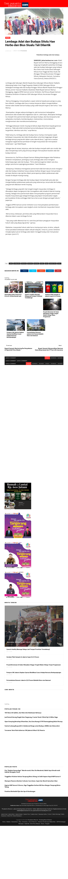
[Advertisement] (34, 247)
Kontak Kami (15, 821)
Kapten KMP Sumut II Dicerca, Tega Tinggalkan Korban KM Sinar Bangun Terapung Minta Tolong (32, 786)
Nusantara (24, 263)
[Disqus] (34, 387)
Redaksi (9, 821)
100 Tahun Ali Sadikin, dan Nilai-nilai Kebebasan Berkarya (23, 713)
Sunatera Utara (53, 263)
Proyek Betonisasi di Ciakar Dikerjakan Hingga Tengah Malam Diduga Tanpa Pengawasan (51, 314)
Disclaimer (25, 821)
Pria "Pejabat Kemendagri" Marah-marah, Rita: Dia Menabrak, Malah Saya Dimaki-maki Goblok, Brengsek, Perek (32, 771)
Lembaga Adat (17, 263)
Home (4, 821)
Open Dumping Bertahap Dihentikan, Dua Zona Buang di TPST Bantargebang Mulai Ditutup (34, 721)
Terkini (59, 263)
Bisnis (42, 823)
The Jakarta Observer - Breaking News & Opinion (40, 820)
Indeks (8, 37)
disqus (47, 358)
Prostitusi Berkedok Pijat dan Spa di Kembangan (20, 791)
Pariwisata (30, 263)
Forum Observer (33, 821)
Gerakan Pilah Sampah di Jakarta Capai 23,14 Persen (52, 295)
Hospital (47, 823)
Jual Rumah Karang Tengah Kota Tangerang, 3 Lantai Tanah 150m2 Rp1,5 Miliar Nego (31, 717)
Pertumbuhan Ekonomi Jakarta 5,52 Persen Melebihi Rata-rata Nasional (35, 334)
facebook (53, 358)
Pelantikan (36, 263)
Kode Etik (27, 823)
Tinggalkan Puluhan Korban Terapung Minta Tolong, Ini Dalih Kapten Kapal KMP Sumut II (33, 776)
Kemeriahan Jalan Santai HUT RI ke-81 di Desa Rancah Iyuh (13, 295)
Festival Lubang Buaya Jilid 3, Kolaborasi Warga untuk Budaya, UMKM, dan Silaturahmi (32, 726)
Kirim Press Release (35, 823)
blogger (60, 358)
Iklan (20, 821)
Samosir (42, 263)
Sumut (46, 263)
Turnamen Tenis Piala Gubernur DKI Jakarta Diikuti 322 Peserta (25, 730)
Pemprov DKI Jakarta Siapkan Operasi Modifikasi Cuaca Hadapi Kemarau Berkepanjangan (15, 335)
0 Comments (24, 50)
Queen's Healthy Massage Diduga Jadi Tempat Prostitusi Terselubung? (33, 296)
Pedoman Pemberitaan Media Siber (47, 821)
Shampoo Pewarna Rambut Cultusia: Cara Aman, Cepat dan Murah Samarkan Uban (31, 781)
